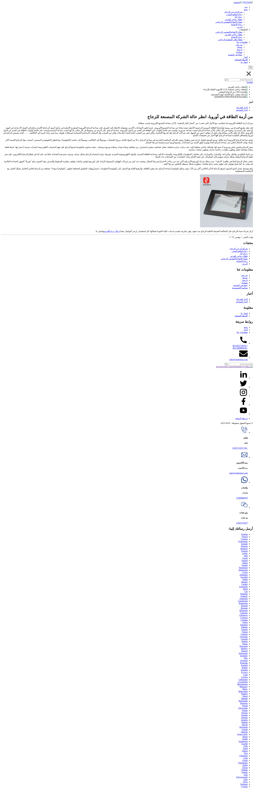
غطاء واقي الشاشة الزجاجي (230, 39)
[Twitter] (243, 387)
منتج (246, 9)
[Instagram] (243, 405)
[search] (250, 67)
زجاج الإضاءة (236, 24)
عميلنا (239, 47)
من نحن (239, 45)
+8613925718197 (240, 346)
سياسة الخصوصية (240, 288)
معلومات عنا (242, 42)
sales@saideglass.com (238, 359)
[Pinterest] (243, 396)
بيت (246, 7)
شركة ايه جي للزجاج (233, 12)
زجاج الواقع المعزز (234, 14)
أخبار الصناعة (242, 110)
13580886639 (242, 498)
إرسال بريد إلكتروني (112, 231)
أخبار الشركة (242, 107)
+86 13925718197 (240, 448)
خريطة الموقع (241, 418)
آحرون (239, 27)
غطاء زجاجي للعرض (233, 19)
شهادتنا (239, 52)
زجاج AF (238, 17)
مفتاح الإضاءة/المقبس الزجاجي (228, 22)
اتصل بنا (244, 62)
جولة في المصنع (235, 55)
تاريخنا (239, 50)
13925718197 (242, 523)
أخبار (245, 57)
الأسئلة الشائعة (241, 60)
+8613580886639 (240, 348)
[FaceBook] (243, 378)
